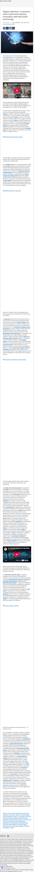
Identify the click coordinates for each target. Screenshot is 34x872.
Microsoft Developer (21, 857)
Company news (21, 861)
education (24, 818)
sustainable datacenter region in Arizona (14, 784)
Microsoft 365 (29, 853)
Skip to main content (5, 1)
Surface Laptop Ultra (20, 839)
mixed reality (14, 826)
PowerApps (6, 827)
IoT (24, 819)
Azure (9, 813)
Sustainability (3, 865)
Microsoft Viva (7, 826)
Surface (12, 827)
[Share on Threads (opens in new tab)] (13, 28)
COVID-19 (16, 816)
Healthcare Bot (13, 819)
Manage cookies (28, 869)
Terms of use (3, 871)
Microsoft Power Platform (10, 824)
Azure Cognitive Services (18, 813)
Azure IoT (18, 815)
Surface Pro (3, 839)
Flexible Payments (5, 847)
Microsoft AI (3, 853)
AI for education (29, 852)
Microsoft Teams (22, 824)
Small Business (8, 857)
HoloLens (20, 819)
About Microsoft (12, 861)
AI (6, 813)
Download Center (8, 844)
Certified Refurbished (14, 845)
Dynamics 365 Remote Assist (13, 818)
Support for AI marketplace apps (12, 858)
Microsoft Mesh (23, 823)
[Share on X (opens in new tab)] (7, 28)
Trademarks (10, 871)
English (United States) (6, 866)
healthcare (6, 819)
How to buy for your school (13, 850)
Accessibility (27, 863)
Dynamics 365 (21, 853)
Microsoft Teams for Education (14, 849)
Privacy (22, 869)
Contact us (17, 869)
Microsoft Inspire (7, 57)
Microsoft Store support (20, 844)
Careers (6, 861)
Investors (8, 863)
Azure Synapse (25, 815)
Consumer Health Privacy (7, 869)
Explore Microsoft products (9, 842)
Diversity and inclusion (17, 863)
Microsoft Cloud (10, 821)
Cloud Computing (7, 816)
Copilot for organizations (15, 841)
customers (22, 816)
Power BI (26, 826)
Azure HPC (12, 815)
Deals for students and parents (16, 852)
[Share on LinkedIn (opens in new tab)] (10, 28)
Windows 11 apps (22, 842)
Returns (29, 844)
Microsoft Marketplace (13, 860)
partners (21, 826)
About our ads (18, 871)
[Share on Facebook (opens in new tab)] (4, 28)
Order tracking (4, 845)
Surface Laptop (11, 839)
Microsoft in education (16, 847)
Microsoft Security (12, 853)
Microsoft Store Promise (26, 845)
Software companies (24, 860)
